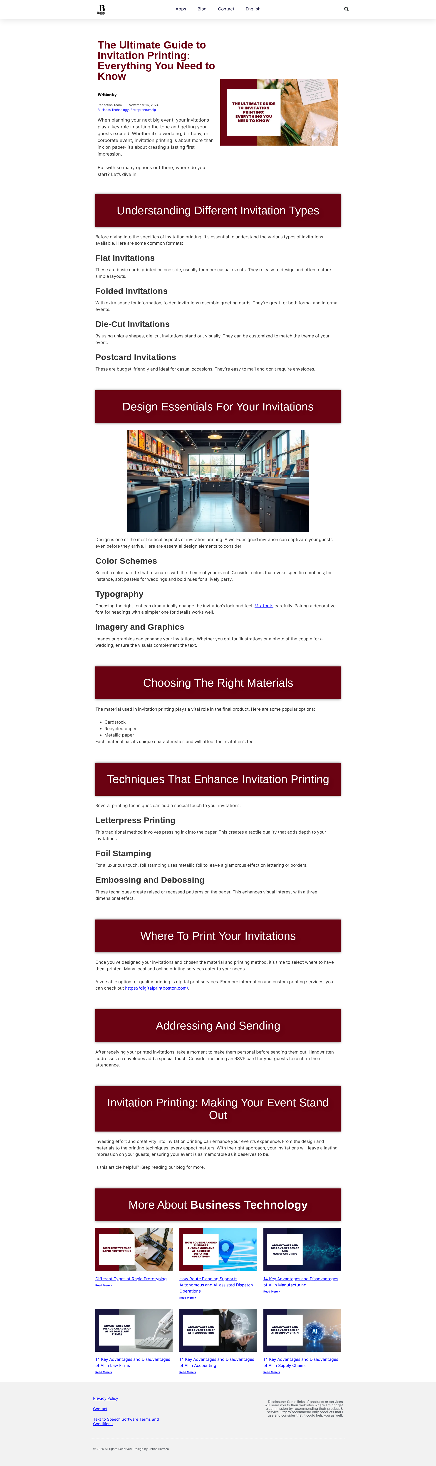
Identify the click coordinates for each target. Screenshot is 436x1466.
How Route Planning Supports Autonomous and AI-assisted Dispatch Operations (216, 1284)
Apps (181, 9)
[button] (346, 9)
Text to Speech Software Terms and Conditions (126, 1421)
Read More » (103, 1285)
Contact (226, 9)
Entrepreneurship (143, 110)
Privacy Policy (105, 1398)
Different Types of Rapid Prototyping (131, 1278)
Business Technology (113, 110)
